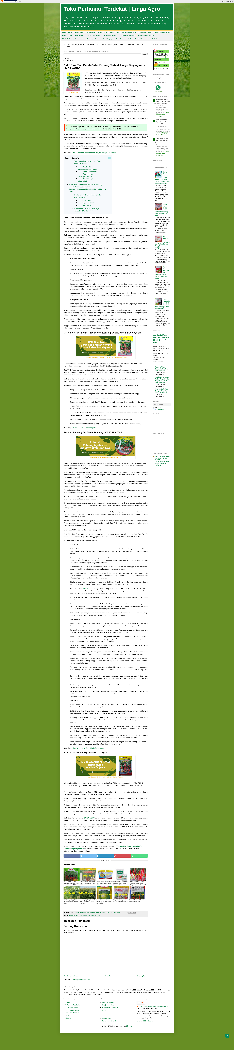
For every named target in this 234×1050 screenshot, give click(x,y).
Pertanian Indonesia (109, 1021)
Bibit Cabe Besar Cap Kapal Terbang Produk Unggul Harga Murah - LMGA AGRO (138, 883)
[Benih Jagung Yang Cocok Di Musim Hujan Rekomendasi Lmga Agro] (88, 892)
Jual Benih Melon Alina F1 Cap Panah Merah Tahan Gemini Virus (161, 339)
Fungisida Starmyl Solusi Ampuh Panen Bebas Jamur (120, 900)
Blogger (129, 1026)
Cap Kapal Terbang (77, 915)
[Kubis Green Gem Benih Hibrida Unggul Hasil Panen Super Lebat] (104, 892)
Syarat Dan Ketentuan (110, 1007)
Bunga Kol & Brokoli (94, 35)
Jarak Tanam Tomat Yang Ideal (85, 428)
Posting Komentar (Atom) (81, 979)
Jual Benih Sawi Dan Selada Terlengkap (88, 748)
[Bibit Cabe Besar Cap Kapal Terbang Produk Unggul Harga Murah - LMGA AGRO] (138, 874)
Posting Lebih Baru (71, 976)
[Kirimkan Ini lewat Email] (128, 913)
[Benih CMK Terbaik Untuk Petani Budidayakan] (137, 892)
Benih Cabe (79, 32)
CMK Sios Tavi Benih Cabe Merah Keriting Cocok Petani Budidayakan (85, 185)
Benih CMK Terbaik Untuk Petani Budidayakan (136, 900)
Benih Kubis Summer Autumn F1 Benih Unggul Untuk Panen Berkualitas (161, 101)
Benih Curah (120, 39)
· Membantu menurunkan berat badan (87, 168)
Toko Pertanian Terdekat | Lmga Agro (112, 9)
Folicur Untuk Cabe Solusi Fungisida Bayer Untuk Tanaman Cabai (120, 883)
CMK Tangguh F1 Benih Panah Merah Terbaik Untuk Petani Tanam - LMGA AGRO (71, 884)
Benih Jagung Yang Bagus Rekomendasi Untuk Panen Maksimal (160, 122)
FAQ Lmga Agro (108, 1002)
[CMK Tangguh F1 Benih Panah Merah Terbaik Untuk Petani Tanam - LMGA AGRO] (72, 874)
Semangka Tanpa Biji (129, 32)
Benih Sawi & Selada (128, 35)
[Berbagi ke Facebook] (134, 913)
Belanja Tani (106, 1018)
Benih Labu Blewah (110, 35)
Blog (67, 1015)
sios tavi (97, 915)
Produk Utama (67, 32)
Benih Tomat (102, 32)
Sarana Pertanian (152, 39)
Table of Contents (72, 158)
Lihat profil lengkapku (145, 1021)
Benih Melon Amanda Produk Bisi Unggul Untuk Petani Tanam (105, 883)
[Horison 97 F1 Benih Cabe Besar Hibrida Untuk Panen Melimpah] (88, 874)
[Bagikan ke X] (132, 913)
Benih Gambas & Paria (146, 35)
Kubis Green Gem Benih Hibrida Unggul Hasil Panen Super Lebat (103, 901)
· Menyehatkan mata (87, 171)
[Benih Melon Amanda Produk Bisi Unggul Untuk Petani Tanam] (105, 874)
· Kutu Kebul (84, 200)
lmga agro (91, 915)
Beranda (108, 976)
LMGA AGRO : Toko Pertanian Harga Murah (162, 458)
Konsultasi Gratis (71, 1007)
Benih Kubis (79, 35)
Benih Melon (91, 32)
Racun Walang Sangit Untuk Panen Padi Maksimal (162, 369)
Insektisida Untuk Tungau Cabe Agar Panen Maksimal (161, 391)
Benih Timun (114, 32)
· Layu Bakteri (85, 205)
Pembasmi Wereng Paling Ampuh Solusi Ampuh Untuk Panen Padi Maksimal (162, 380)
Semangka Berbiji (146, 32)
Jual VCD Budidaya (72, 1013)
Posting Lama (142, 976)
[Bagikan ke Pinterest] (135, 913)
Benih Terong (67, 35)
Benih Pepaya (108, 39)
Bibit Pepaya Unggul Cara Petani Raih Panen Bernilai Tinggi (71, 901)
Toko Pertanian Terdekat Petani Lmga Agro (154, 1006)
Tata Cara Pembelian (73, 1005)
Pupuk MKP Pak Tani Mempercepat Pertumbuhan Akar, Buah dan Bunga (162, 242)
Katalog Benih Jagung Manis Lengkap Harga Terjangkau (94, 152)
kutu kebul (87, 588)
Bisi (69, 915)
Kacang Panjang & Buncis (91, 39)
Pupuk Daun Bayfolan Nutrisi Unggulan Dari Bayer (160, 140)
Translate (160, 409)
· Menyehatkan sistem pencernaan (85, 175)
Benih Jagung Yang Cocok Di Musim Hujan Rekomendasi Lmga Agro (87, 901)
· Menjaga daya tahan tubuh (85, 180)
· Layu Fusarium (86, 203)
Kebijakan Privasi (108, 1005)
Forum (104, 1010)
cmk (85, 915)
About (67, 1002)
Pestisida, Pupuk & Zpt (135, 39)
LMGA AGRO (89, 818)
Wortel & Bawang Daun (70, 39)
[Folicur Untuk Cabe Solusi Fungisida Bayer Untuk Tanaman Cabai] (121, 874)
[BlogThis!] (130, 913)
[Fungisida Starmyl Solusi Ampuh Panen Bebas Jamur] (121, 892)
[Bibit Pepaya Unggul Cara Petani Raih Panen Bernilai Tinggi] (72, 892)
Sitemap (68, 1018)
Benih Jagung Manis (162, 32)
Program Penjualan (72, 1010)
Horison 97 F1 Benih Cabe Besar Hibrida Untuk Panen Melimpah (87, 883)
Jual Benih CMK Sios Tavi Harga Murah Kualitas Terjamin (86, 209)
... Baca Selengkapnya (162, 113)
